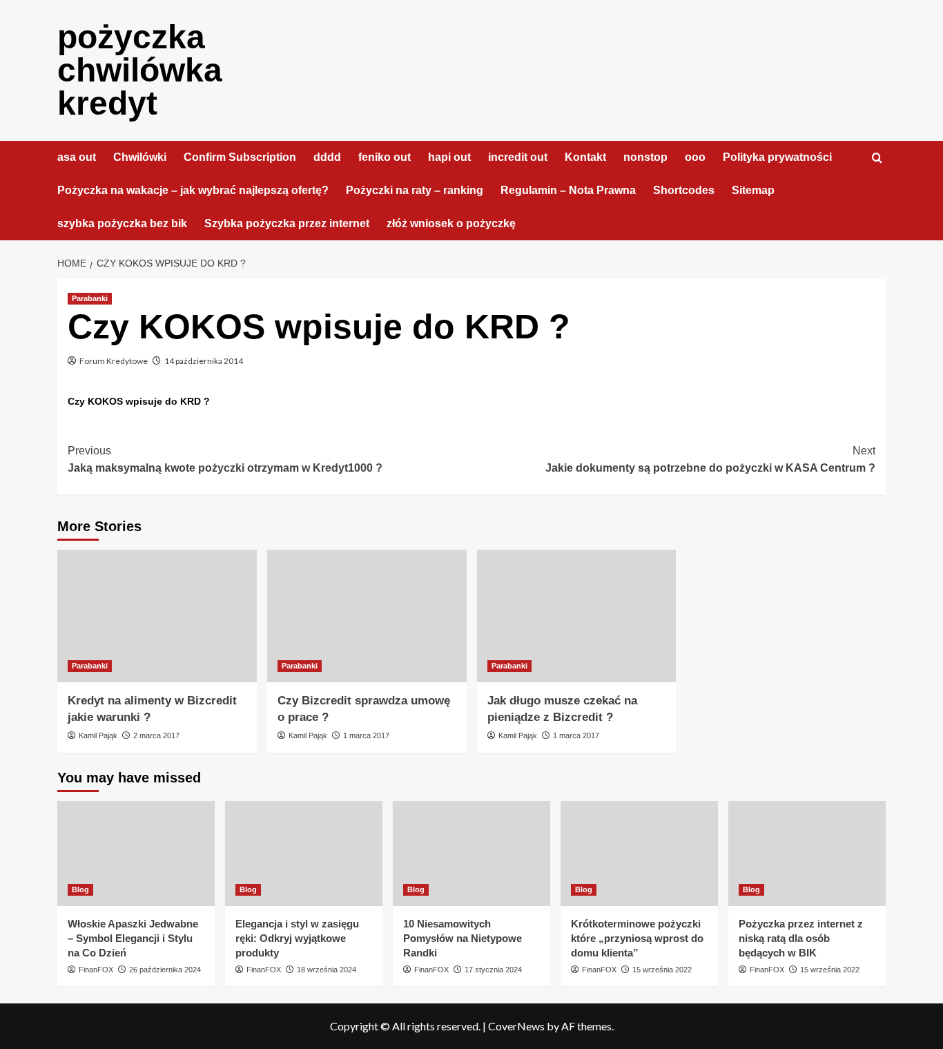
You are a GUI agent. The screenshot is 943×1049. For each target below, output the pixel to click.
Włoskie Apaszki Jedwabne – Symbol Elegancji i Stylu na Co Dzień (133, 938)
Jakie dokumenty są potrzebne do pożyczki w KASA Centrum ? (710, 459)
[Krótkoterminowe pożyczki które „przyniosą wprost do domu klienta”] (639, 853)
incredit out (517, 157)
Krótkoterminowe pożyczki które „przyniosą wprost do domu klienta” (637, 938)
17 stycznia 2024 (493, 969)
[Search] (877, 158)
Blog (80, 889)
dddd (327, 157)
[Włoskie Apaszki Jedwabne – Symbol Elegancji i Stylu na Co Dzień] (136, 853)
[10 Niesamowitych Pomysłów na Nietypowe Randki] (471, 853)
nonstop (645, 157)
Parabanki (90, 298)
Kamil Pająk (98, 735)
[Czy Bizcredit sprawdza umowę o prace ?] (367, 616)
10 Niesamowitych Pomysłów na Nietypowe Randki (462, 938)
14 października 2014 (203, 361)
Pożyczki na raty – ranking (414, 190)
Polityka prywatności (777, 157)
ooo (695, 157)
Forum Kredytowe (113, 361)
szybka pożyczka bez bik (122, 223)
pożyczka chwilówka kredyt (139, 70)
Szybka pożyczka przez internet (286, 223)
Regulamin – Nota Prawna (568, 190)
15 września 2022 (662, 969)
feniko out (384, 157)
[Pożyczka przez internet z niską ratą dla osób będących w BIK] (807, 853)
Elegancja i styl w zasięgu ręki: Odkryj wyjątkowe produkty (297, 938)
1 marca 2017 (366, 735)
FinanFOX (96, 969)
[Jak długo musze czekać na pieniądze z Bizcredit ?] (577, 616)
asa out (76, 157)
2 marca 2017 (156, 735)
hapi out (449, 157)
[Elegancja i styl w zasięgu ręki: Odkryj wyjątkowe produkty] (303, 853)
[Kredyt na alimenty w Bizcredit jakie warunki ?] (157, 616)
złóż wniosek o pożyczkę (451, 223)
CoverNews (516, 1025)
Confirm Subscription (240, 157)
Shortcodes (683, 190)
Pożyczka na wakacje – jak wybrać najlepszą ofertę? (193, 190)
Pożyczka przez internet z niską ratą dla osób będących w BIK (801, 938)
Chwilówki (139, 157)
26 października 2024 (165, 969)
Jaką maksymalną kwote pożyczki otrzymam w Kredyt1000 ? (225, 459)
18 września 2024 (326, 969)
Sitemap (753, 190)
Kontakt (585, 157)
